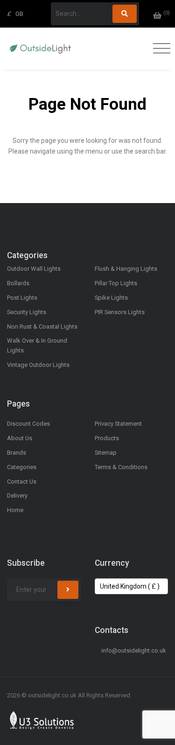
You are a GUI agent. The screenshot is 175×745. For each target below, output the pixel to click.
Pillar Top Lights (116, 283)
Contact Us (21, 481)
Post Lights (22, 297)
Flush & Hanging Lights (126, 268)
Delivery (17, 495)
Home (15, 509)
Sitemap (106, 452)
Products (107, 438)
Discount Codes (28, 423)
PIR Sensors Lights (120, 312)
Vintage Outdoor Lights (38, 364)
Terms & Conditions (121, 467)
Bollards (18, 283)
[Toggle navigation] (159, 48)
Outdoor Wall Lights (34, 268)
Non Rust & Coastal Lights (42, 326)
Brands (16, 452)
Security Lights (26, 312)
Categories (21, 467)
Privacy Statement (118, 423)
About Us (19, 438)
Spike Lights (111, 297)
